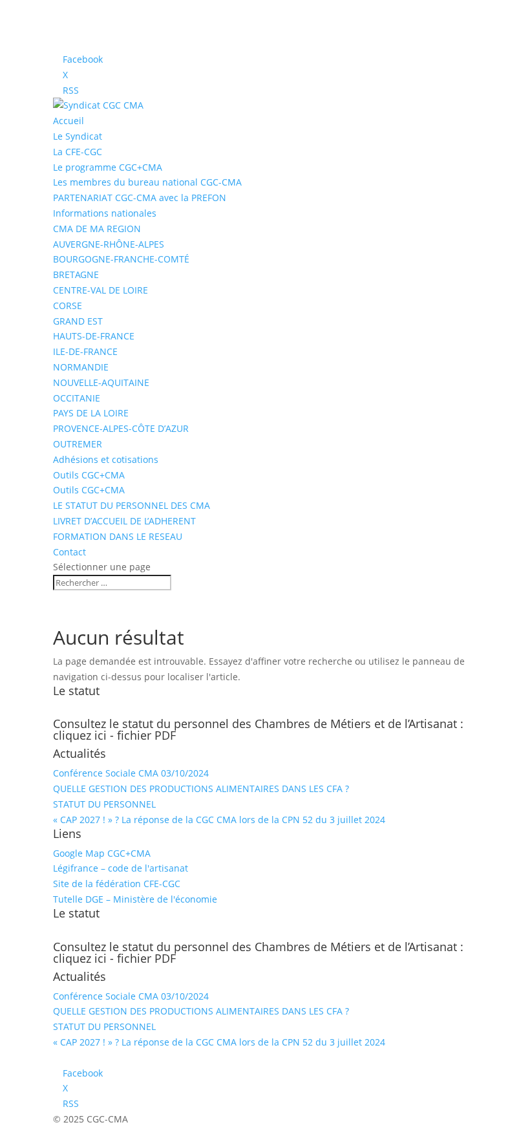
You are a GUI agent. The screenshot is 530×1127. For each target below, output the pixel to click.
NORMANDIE (81, 367)
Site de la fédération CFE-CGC (116, 883)
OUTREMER (77, 444)
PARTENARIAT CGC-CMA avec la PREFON (139, 197)
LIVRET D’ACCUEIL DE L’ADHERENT (124, 521)
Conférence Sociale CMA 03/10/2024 (131, 773)
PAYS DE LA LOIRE (91, 413)
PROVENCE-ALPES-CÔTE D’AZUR (121, 428)
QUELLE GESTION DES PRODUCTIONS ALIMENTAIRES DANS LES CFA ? (201, 788)
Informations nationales (104, 213)
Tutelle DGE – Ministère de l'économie (135, 899)
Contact (69, 552)
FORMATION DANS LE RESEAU (117, 536)
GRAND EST (78, 321)
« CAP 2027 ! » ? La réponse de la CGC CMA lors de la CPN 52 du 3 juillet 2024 (219, 819)
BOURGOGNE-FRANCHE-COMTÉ (121, 259)
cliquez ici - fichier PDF (114, 735)
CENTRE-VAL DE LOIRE (100, 290)
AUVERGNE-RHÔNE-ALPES (108, 244)
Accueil (68, 120)
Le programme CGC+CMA (107, 167)
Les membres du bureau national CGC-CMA (147, 182)
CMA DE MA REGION (97, 228)
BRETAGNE (76, 274)
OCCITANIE (76, 398)
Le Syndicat (77, 136)
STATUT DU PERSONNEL (104, 804)
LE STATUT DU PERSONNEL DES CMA (131, 505)
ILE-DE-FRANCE (85, 351)
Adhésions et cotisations (105, 459)
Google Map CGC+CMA (102, 853)
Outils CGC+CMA (89, 475)
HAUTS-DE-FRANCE (93, 336)
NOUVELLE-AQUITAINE (101, 382)
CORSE (67, 305)
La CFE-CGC (77, 151)
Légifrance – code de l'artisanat (120, 868)
